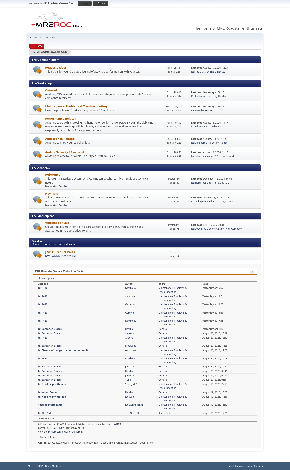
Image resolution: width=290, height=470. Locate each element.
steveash (130, 333)
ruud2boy (130, 350)
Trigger (223, 142)
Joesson (129, 366)
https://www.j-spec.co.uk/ (60, 256)
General (51, 90)
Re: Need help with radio (51, 384)
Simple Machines (53, 466)
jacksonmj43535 (134, 404)
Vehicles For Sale (57, 223)
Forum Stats (46, 418)
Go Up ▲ (258, 465)
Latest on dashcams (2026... (206, 156)
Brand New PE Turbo (202, 126)
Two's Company (233, 228)
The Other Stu (217, 71)
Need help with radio (49, 404)
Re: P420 (196, 110)
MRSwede (130, 345)
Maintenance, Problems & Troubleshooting (76, 106)
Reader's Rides (55, 67)
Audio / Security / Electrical (64, 152)
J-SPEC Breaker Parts (60, 252)
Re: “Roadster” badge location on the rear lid (63, 350)
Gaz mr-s (130, 304)
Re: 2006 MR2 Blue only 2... (206, 228)
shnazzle (230, 156)
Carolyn (63, 186)
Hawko (222, 96)
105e (128, 379)
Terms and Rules (243, 465)
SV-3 (227, 182)
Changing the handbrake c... (206, 201)
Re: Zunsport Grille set (203, 142)
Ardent (129, 337)
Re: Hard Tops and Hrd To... (206, 182)
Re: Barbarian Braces (202, 96)
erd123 (117, 424)
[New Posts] (37, 70)
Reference (52, 174)
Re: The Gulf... (198, 71)
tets (219, 126)
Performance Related (60, 118)
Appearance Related (60, 138)
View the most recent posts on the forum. (60, 431)
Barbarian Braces (47, 392)
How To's (51, 193)
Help (230, 465)
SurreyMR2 (131, 384)
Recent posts (46, 278)
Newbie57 (209, 110)
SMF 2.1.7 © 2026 (35, 466)
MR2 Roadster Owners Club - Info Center (59, 271)
